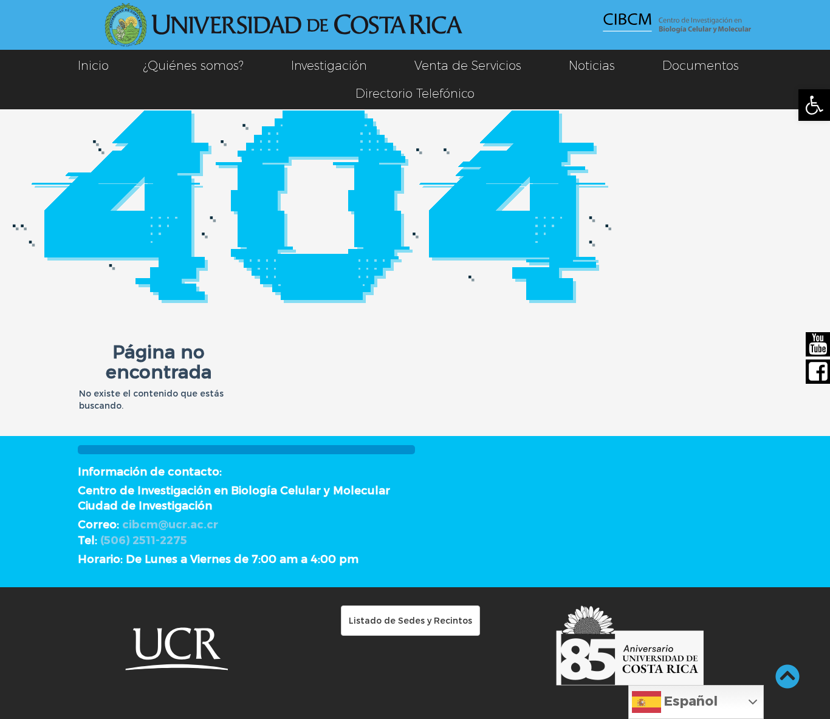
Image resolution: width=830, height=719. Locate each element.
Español (689, 700)
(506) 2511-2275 (143, 539)
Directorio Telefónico (415, 93)
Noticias (592, 65)
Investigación (329, 65)
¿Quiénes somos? (193, 65)
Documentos (700, 65)
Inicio (93, 65)
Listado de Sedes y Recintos (410, 620)
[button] (814, 105)
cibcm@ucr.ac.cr (170, 523)
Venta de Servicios (467, 65)
